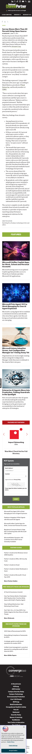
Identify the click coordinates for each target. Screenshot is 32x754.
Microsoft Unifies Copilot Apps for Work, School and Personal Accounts (15, 264)
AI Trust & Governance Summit (13, 592)
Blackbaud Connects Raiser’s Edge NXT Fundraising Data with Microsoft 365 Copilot (15, 531)
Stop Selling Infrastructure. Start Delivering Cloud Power (13, 605)
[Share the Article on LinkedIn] (5, 22)
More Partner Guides (10, 581)
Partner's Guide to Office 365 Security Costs (15, 560)
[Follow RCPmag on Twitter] (15, 1)
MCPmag (16, 702)
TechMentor (16, 720)
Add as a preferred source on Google (17, 10)
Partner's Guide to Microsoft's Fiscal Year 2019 (15, 576)
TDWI (4, 89)
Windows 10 (17, 14)
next (26, 434)
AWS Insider (16, 689)
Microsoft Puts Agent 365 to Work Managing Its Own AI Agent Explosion (14, 306)
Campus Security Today (16, 691)
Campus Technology (16, 694)
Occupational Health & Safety (16, 707)
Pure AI (16, 709)
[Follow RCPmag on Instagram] (20, 2)
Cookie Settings (13, 745)
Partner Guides (16, 547)
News (4, 25)
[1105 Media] (16, 676)
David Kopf (7, 33)
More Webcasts (9, 618)
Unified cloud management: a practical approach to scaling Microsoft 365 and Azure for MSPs (16, 649)
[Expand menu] (29, 2)
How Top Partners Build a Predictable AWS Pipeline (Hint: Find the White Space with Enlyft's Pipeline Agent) (15, 598)
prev (3, 434)
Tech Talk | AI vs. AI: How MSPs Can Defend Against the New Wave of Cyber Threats (16, 612)
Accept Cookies (13, 750)
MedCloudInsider (16, 704)
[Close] (24, 727)
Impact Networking (16, 442)
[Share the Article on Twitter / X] (7, 22)
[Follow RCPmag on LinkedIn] (12, 2)
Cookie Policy (10, 742)
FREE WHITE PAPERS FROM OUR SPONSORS (16, 625)
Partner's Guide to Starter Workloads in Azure (16, 570)
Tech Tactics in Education (16, 722)
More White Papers (10, 655)
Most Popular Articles (16, 507)
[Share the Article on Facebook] (2, 22)
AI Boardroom (16, 684)
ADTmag (16, 686)
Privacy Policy (17, 479)
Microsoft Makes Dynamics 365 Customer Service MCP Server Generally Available (13, 539)
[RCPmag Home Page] (16, 5)
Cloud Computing (7, 14)
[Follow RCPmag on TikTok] (17, 2)
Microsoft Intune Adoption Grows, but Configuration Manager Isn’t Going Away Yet (15, 350)
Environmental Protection (16, 697)
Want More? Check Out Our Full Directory (16, 452)
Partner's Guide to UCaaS (12, 565)
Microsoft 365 (27, 14)
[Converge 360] (16, 671)
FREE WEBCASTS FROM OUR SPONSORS (16, 587)
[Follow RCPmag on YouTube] (23, 1)
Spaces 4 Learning (16, 717)
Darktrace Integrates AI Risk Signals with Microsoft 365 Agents (14, 518)
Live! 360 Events (16, 699)
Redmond (16, 712)
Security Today (16, 715)
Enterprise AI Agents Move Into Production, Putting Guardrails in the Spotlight (16, 392)
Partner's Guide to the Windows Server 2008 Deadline (16, 554)
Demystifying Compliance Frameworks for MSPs (15, 636)
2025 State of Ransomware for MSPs (15, 631)
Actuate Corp (16, 46)
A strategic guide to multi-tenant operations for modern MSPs (14, 642)
